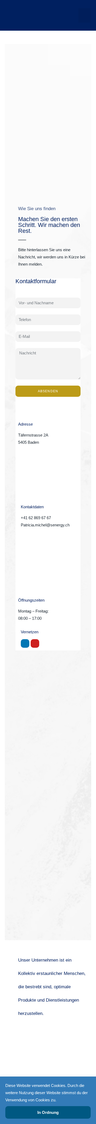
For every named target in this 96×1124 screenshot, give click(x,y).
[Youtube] (35, 643)
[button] (84, 15)
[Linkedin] (25, 643)
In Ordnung (48, 1112)
